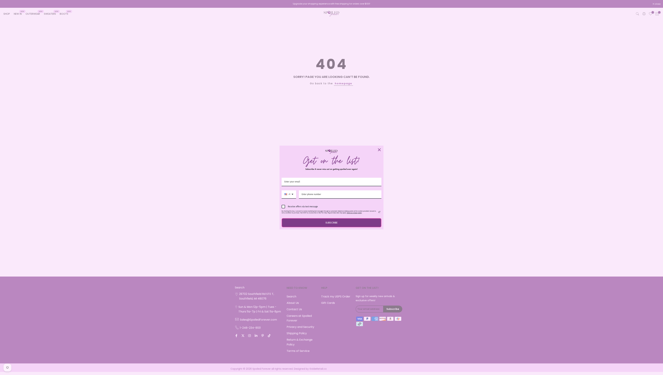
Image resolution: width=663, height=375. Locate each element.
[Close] (379, 150)
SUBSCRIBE (331, 222)
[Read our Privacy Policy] (379, 212)
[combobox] (289, 194)
